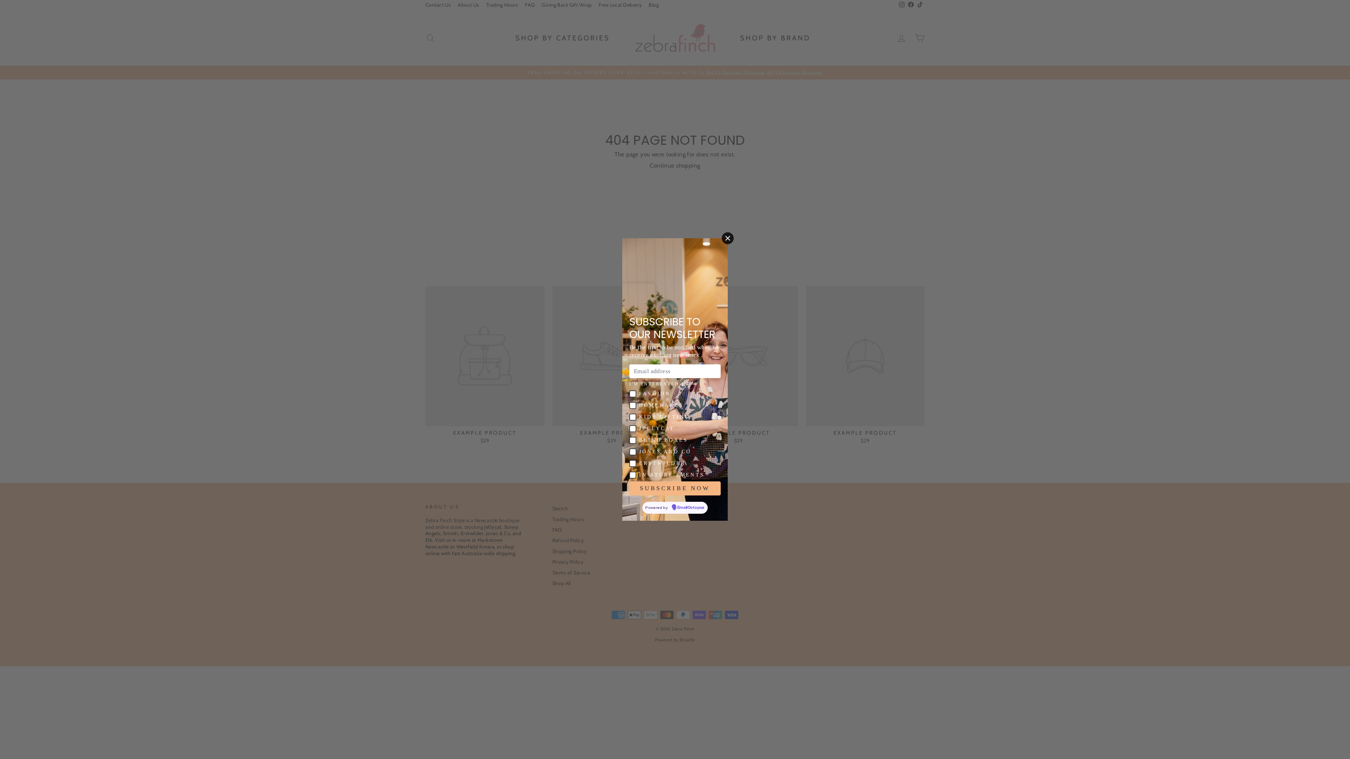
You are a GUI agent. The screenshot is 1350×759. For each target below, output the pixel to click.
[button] (632, 393)
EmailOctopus (691, 508)
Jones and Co (665, 451)
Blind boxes (663, 440)
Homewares (661, 405)
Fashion (654, 393)
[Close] (728, 238)
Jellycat (657, 428)
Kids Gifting (664, 417)
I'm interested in (659, 384)
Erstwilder (662, 463)
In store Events (672, 475)
